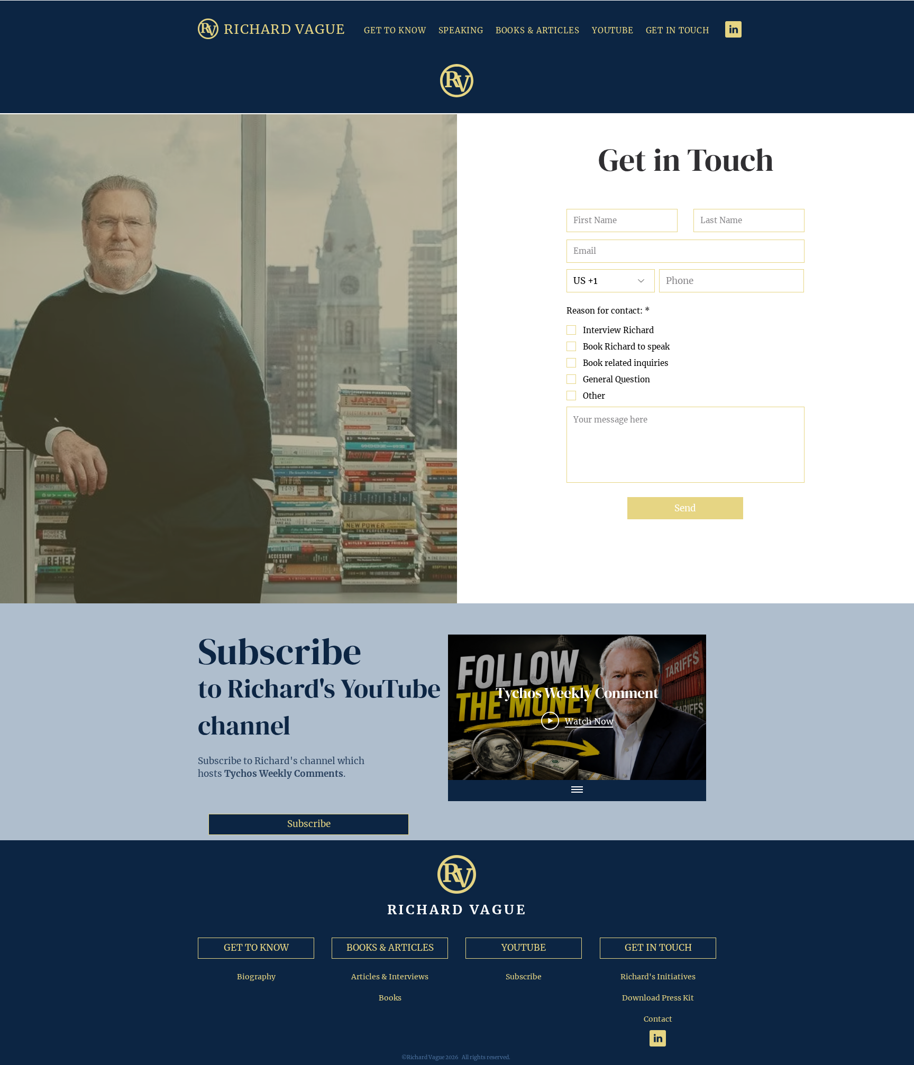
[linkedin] (733, 29)
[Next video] (684, 707)
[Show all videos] (577, 790)
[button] (538, 30)
